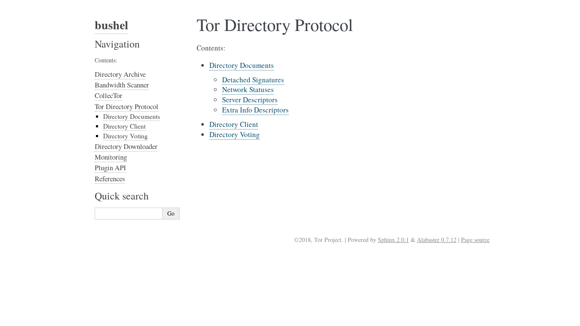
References (110, 178)
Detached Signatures (253, 79)
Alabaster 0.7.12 (436, 240)
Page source (475, 240)
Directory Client (233, 124)
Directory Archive (120, 74)
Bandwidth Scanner (122, 85)
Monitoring (111, 157)
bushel (111, 25)
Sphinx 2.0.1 (393, 240)
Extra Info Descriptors (255, 110)
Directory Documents (241, 65)
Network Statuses (248, 89)
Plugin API (110, 167)
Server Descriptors (250, 99)
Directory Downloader (126, 146)
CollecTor (108, 95)
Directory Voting (234, 134)
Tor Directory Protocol (126, 106)
